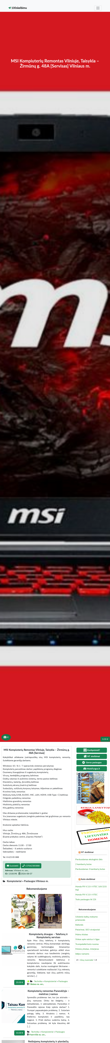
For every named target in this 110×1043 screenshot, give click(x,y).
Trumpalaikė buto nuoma (87, 944)
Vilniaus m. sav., (36, 984)
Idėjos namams (82, 954)
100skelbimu (19, 8)
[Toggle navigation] (98, 8)
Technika (38, 981)
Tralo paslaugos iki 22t (85, 899)
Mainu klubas (81, 934)
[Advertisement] (55, 38)
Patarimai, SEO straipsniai (87, 930)
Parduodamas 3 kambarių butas (90, 869)
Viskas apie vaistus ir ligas (87, 939)
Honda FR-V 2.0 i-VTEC (86, 895)
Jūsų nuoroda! (86, 960)
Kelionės (79, 925)
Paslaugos (63, 981)
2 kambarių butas (83, 864)
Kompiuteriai (50, 981)
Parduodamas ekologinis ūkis (88, 859)
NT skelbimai (87, 852)
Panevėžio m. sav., (37, 1034)
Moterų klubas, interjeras (87, 949)
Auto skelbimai (88, 879)
